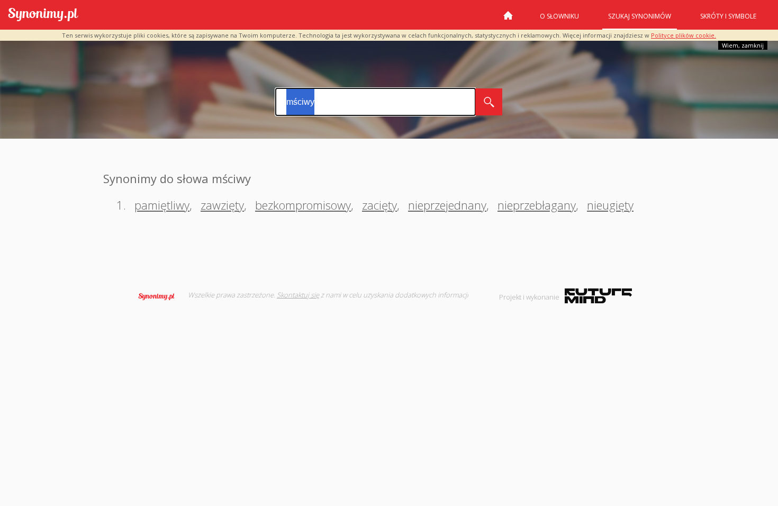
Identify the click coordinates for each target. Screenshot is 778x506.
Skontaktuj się (298, 295)
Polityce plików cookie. (683, 35)
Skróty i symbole (728, 16)
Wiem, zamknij (743, 45)
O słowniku (559, 16)
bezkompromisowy (303, 205)
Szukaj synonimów (639, 16)
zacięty (379, 205)
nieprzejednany (447, 205)
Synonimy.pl (43, 15)
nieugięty (610, 205)
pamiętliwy (161, 205)
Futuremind (598, 295)
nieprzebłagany (536, 205)
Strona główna (508, 19)
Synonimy (160, 296)
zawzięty (222, 205)
